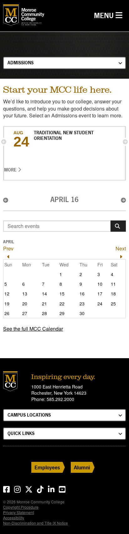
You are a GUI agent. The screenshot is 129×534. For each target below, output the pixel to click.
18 (113, 293)
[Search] (118, 226)
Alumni (82, 467)
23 (82, 303)
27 (24, 313)
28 (44, 313)
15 (61, 293)
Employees (47, 467)
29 (61, 313)
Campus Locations (29, 415)
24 (99, 303)
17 (99, 293)
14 (44, 293)
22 (61, 303)
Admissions (21, 63)
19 (6, 303)
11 (113, 284)
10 (99, 284)
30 (82, 313)
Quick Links (21, 433)
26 (6, 313)
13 (24, 293)
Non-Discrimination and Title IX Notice (35, 523)
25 (113, 303)
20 (24, 303)
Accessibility (13, 517)
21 (44, 303)
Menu (110, 15)
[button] (4, 141)
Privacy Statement (18, 512)
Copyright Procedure (21, 507)
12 (6, 293)
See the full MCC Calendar (33, 328)
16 (82, 293)
